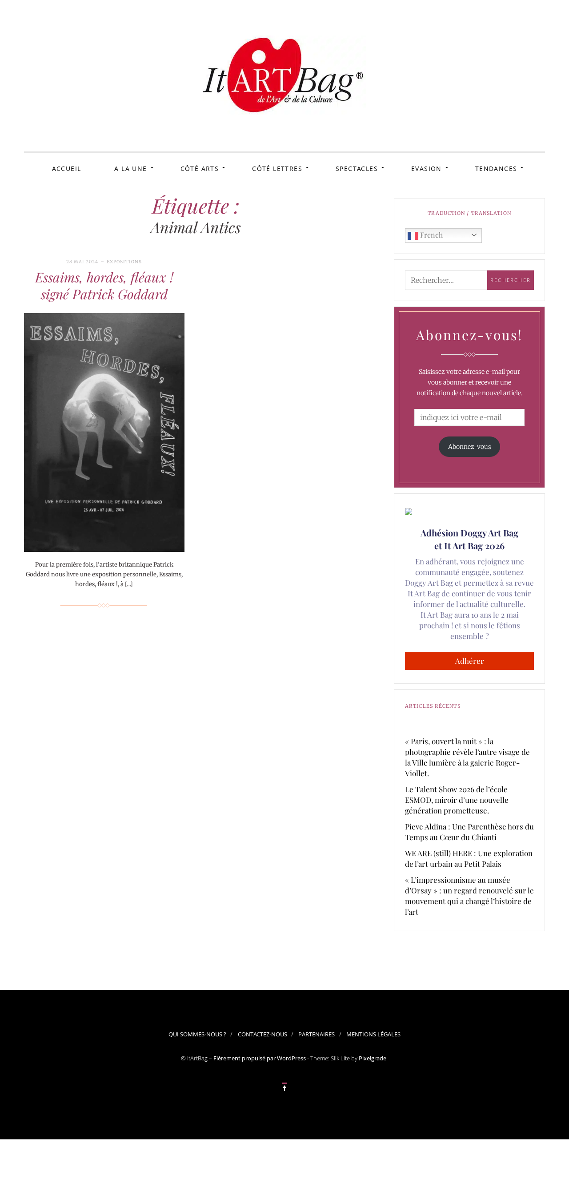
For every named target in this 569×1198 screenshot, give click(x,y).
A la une (130, 168)
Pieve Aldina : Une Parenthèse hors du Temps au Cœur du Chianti (469, 831)
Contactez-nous (262, 1034)
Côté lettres (277, 168)
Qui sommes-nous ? (197, 1034)
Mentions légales (373, 1034)
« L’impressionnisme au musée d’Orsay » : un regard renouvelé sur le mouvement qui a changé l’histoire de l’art (469, 895)
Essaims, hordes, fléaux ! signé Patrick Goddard (104, 285)
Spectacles (357, 168)
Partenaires (316, 1034)
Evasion (426, 168)
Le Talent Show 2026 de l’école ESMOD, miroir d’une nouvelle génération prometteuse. (457, 799)
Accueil (66, 168)
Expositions (124, 262)
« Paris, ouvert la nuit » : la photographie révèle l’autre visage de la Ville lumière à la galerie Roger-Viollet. (467, 757)
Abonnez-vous (469, 447)
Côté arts (199, 168)
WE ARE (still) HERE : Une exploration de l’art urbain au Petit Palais (469, 858)
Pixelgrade (372, 1058)
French (430, 234)
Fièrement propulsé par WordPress (259, 1058)
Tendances (496, 168)
